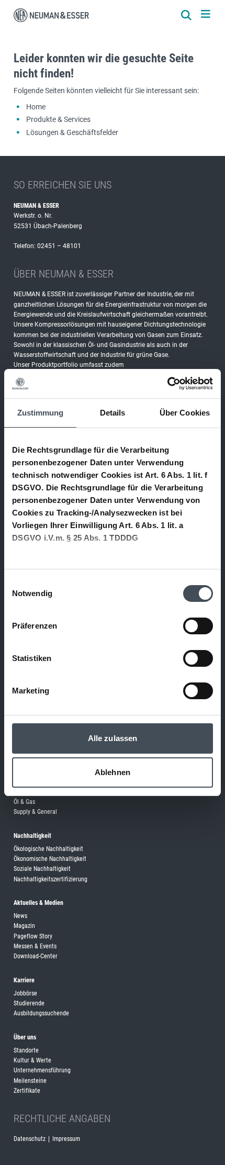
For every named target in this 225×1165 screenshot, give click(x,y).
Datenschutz (30, 1138)
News (20, 916)
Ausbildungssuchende (41, 1013)
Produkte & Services (58, 119)
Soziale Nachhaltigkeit (42, 868)
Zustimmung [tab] (40, 412)
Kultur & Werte (32, 1060)
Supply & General (35, 811)
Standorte (26, 1050)
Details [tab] (113, 412)
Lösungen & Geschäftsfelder (72, 132)
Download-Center (36, 956)
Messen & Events (35, 946)
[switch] (198, 626)
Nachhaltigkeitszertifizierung (50, 879)
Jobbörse (25, 993)
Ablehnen (112, 772)
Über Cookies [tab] (185, 412)
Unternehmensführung (42, 1070)
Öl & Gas (24, 801)
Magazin (24, 925)
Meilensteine (30, 1080)
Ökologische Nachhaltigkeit (48, 849)
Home (36, 107)
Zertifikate (27, 1090)
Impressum (66, 1138)
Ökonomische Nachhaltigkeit (50, 858)
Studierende (29, 1003)
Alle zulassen (112, 738)
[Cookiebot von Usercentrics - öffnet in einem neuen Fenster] (167, 383)
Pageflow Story (33, 936)
